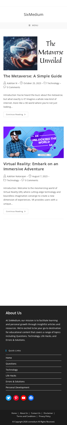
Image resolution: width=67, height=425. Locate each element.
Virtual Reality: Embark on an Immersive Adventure (30, 166)
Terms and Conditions (26, 416)
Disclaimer (48, 413)
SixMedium (33, 14)
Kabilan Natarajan (16, 176)
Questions (11, 363)
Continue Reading (17, 115)
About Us (24, 413)
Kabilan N (12, 83)
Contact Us (36, 413)
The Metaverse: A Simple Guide (32, 75)
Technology (53, 83)
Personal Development (17, 387)
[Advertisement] (33, 258)
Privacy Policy (44, 416)
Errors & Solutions (15, 381)
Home (9, 357)
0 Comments (13, 87)
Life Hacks (11, 375)
